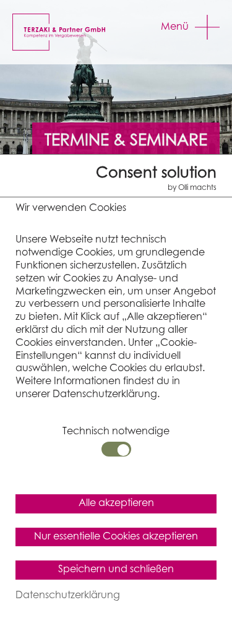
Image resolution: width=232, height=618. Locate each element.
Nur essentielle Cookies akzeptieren (116, 536)
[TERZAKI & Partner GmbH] (67, 32)
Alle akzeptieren (116, 503)
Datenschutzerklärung (67, 595)
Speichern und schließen (116, 569)
